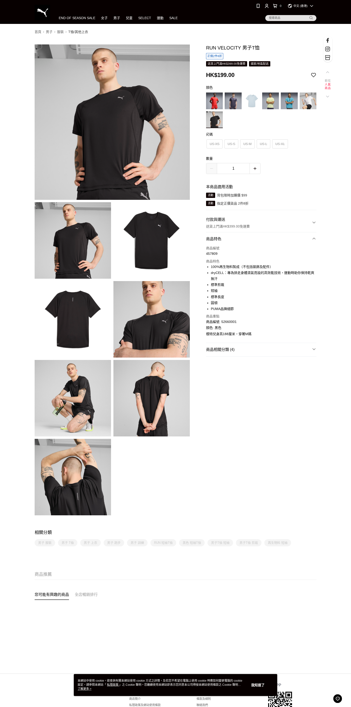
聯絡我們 (202, 705)
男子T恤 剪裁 (248, 542)
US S (231, 144)
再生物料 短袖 (277, 542)
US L (263, 144)
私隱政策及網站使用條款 (145, 705)
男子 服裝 (45, 542)
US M (247, 144)
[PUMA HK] (42, 12)
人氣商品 (328, 86)
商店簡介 (135, 699)
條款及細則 (204, 699)
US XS (214, 144)
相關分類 (43, 532)
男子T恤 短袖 (220, 542)
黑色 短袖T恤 (192, 542)
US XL (280, 144)
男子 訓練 (137, 542)
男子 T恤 (68, 542)
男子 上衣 (90, 542)
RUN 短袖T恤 (163, 542)
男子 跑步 (114, 542)
